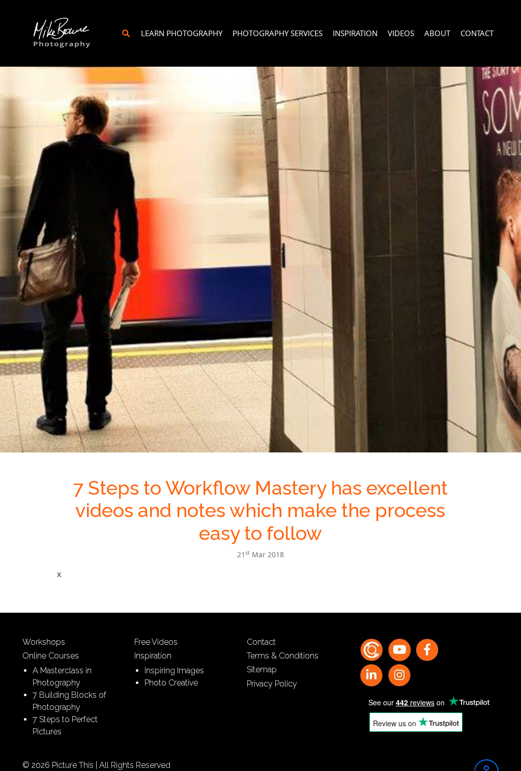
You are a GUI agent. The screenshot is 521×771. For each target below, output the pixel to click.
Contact (477, 33)
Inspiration (355, 33)
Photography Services (278, 33)
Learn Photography (181, 33)
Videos (401, 33)
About (437, 33)
